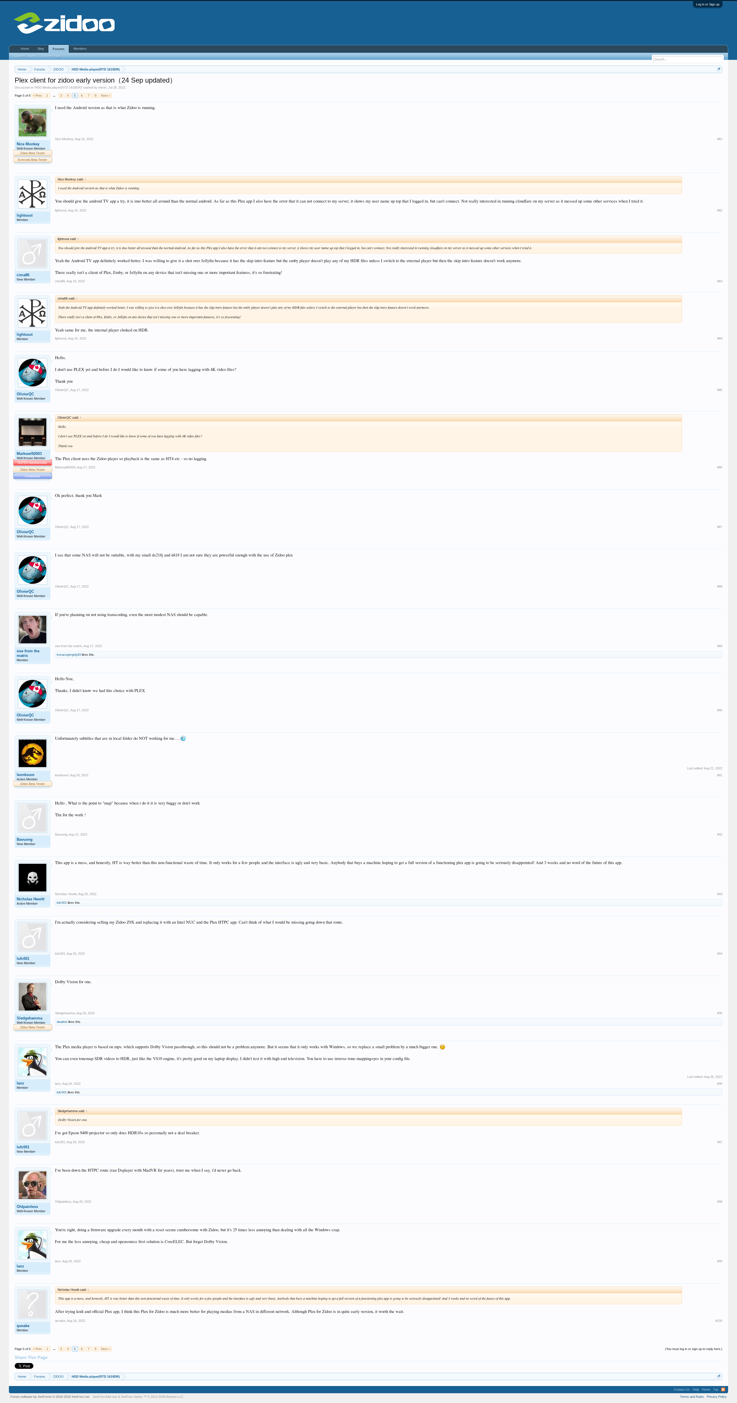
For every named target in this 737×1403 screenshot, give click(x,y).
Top (715, 1389)
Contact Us (682, 1389)
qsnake (23, 1326)
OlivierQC (25, 394)
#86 (719, 467)
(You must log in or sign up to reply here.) (693, 1349)
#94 (719, 953)
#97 (719, 1142)
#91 (719, 775)
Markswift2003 (29, 453)
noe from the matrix (28, 653)
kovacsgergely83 (69, 654)
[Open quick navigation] (719, 69)
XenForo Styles (132, 1396)
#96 (719, 1083)
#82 (719, 210)
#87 (719, 527)
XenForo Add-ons (105, 1396)
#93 (719, 894)
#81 (719, 139)
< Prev (37, 95)
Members (80, 48)
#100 (718, 1320)
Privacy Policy (717, 1396)
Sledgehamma (29, 1018)
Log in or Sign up (707, 4)
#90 (719, 710)
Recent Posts (51, 56)
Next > (105, 95)
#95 (719, 1013)
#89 (719, 646)
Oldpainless (27, 1206)
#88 (719, 586)
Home (25, 48)
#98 (719, 1201)
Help (696, 1389)
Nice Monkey (28, 144)
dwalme (62, 1021)
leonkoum (26, 775)
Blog (41, 48)
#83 (719, 281)
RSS (723, 1389)
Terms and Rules (692, 1396)
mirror (102, 87)
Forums (58, 49)
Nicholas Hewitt (30, 899)
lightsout (25, 215)
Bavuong (25, 839)
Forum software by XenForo (50, 1396)
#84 (719, 338)
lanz (20, 1083)
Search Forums (25, 56)
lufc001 (62, 902)
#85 (719, 390)
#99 (719, 1261)
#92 (719, 834)
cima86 (23, 275)
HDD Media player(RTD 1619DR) (58, 87)
